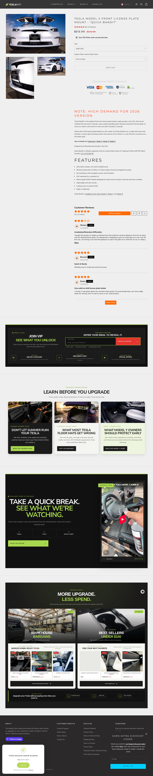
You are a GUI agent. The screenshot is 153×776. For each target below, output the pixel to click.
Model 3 (84, 4)
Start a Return (62, 736)
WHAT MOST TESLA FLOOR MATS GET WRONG (76, 431)
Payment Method (90, 728)
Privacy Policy (88, 732)
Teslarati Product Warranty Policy (95, 750)
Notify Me (128, 766)
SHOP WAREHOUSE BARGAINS (40, 683)
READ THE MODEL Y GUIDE (115, 448)
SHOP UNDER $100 (109, 683)
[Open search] (133, 213)
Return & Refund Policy (92, 736)
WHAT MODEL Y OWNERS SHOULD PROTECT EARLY (123, 431)
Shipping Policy (89, 739)
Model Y (71, 4)
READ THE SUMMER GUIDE (22, 448)
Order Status (61, 732)
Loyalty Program (63, 728)
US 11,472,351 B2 (87, 154)
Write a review (115, 213)
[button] (79, 27)
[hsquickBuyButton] (142, 592)
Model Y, (99, 141)
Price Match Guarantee (91, 754)
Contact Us (61, 739)
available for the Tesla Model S (96, 194)
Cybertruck (57, 4)
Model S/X (97, 4)
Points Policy (88, 747)
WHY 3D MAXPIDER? (66, 448)
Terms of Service (89, 743)
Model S (112, 141)
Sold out (110, 68)
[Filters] (139, 213)
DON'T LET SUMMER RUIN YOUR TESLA (30, 431)
